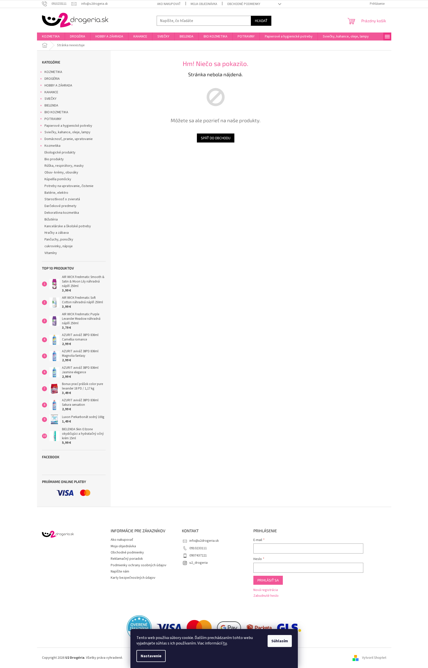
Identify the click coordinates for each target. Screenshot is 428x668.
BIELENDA (51, 105)
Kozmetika (52, 145)
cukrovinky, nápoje (58, 246)
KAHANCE (51, 92)
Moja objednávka (204, 4)
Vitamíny (50, 253)
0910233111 (198, 548)
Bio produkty (54, 159)
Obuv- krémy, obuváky (61, 172)
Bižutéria (51, 219)
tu (225, 643)
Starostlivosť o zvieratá (62, 199)
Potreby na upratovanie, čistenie (68, 186)
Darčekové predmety (60, 206)
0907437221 (198, 555)
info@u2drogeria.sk (204, 540)
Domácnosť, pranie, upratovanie (68, 139)
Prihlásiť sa (268, 580)
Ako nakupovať (169, 4)
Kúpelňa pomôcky (57, 179)
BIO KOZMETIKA (56, 112)
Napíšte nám (120, 571)
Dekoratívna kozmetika (61, 212)
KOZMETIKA (53, 72)
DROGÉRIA (52, 78)
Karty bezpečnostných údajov (133, 577)
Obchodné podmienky (243, 4)
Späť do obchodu (215, 138)
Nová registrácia (265, 590)
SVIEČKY (50, 98)
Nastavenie (151, 656)
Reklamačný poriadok (127, 558)
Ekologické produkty (59, 152)
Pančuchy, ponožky (58, 239)
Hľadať (261, 20)
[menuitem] (51, 36)
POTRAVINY (52, 119)
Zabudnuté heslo (266, 596)
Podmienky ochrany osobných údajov (138, 565)
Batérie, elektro (56, 192)
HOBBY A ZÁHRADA (58, 85)
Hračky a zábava (56, 232)
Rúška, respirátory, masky (64, 165)
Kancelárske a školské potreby (67, 226)
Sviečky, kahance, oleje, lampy (67, 132)
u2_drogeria (198, 562)
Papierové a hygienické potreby (68, 125)
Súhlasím (279, 641)
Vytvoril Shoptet (374, 657)
